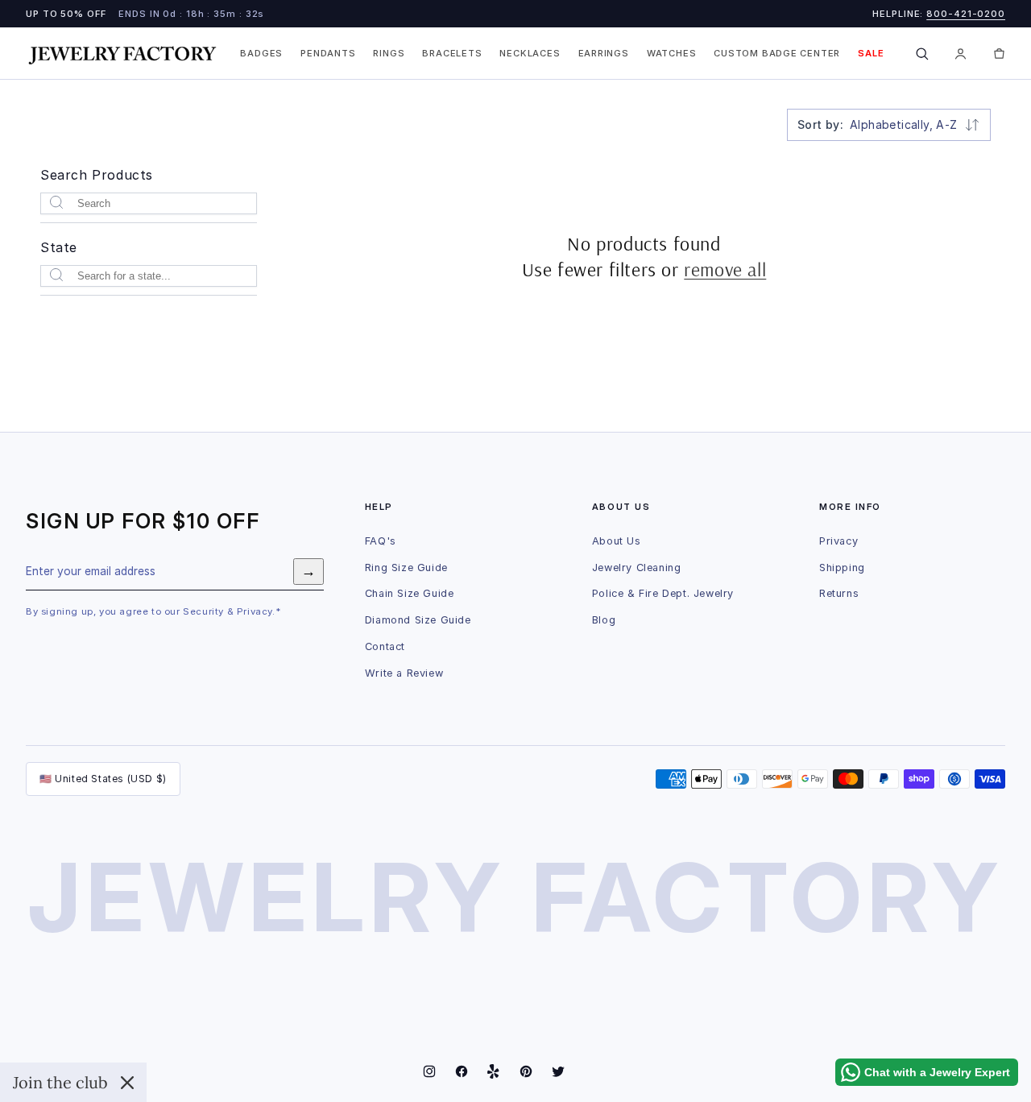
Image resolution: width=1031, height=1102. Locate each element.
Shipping (842, 567)
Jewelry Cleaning (636, 567)
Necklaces (529, 53)
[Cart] (1000, 53)
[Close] (127, 1082)
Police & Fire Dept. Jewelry (663, 593)
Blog (603, 620)
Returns (839, 593)
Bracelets (452, 53)
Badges (261, 53)
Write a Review (404, 673)
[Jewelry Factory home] (122, 53)
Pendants (327, 53)
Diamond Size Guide (418, 620)
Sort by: (820, 124)
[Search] (922, 53)
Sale (871, 53)
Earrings (603, 53)
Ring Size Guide (406, 567)
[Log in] (961, 53)
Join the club (60, 1082)
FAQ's (380, 541)
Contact (385, 646)
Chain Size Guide (409, 593)
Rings (388, 53)
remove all (725, 268)
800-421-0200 (965, 13)
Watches (672, 53)
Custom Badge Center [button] (777, 53)
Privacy (838, 541)
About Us (616, 541)
